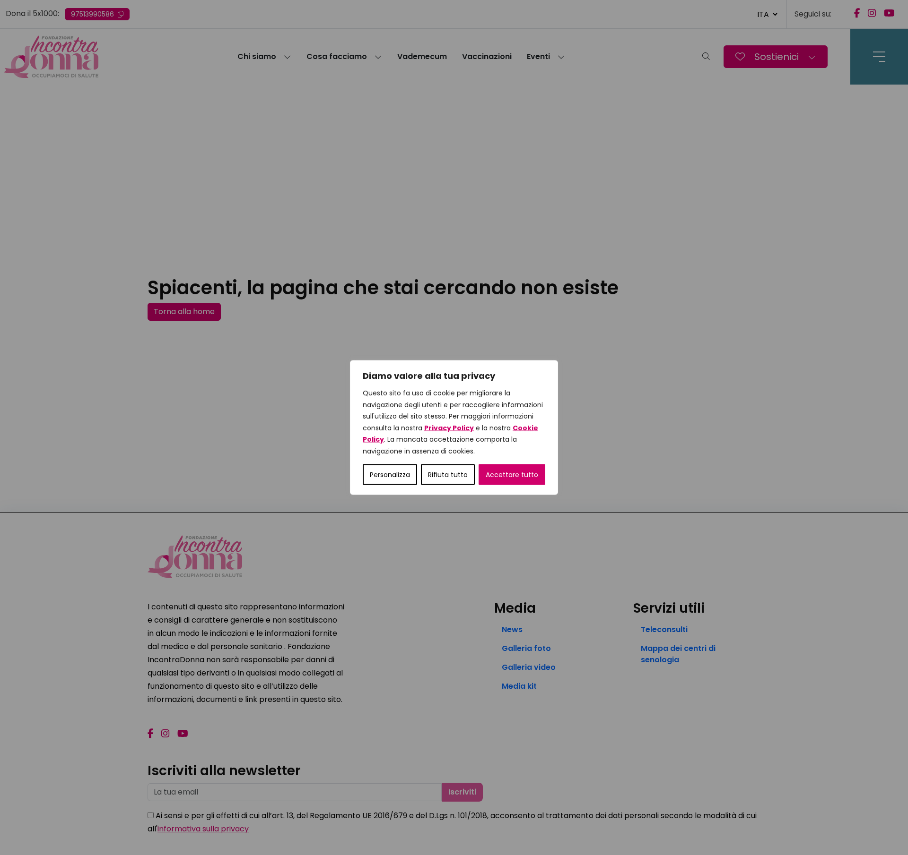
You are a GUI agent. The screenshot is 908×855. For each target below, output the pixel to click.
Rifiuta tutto (448, 474)
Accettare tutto (512, 474)
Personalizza (390, 474)
